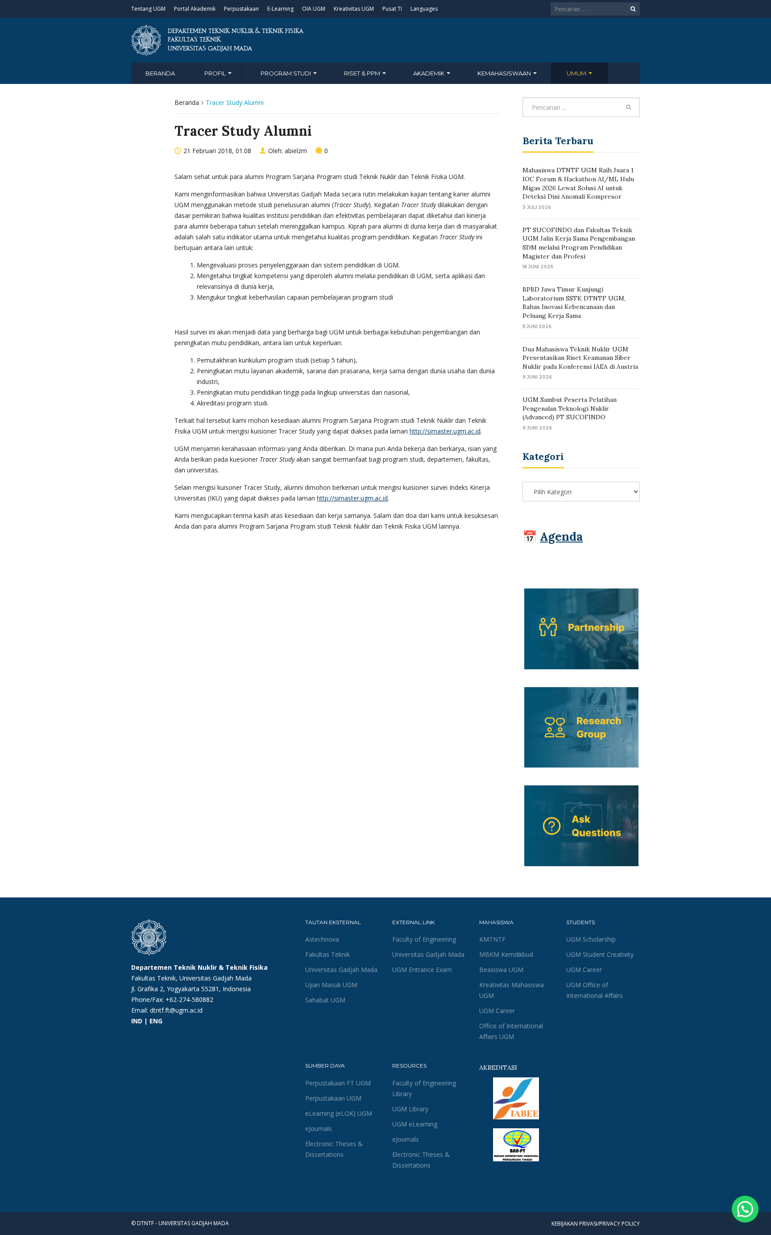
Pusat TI (392, 9)
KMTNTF (492, 939)
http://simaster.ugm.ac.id (445, 431)
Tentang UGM (148, 9)
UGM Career (497, 1010)
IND (136, 1021)
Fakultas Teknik (327, 954)
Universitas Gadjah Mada (341, 969)
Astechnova (322, 939)
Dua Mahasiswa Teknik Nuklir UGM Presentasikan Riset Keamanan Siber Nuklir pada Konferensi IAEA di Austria (580, 358)
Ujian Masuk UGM (331, 984)
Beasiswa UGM (501, 969)
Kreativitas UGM (354, 9)
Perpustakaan (241, 9)
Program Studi (286, 73)
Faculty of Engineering (424, 939)
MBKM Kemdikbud (506, 954)
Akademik (429, 73)
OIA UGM (313, 9)
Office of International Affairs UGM (511, 1031)
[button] (745, 1209)
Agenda (561, 536)
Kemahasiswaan (504, 73)
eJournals (318, 1128)
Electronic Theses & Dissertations (334, 1149)
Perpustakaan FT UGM (338, 1083)
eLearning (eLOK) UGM (338, 1113)
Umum (577, 73)
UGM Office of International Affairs (594, 990)
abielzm (296, 150)
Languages (424, 9)
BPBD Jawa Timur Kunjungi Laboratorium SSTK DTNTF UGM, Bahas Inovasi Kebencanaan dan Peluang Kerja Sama (574, 302)
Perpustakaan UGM (333, 1098)
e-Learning (280, 9)
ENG (155, 1021)
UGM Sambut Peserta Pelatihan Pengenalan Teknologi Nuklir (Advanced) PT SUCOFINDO (569, 408)
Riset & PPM (362, 73)
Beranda (160, 73)
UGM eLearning (414, 1124)
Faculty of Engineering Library (424, 1088)
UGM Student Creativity (600, 954)
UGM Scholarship (591, 939)
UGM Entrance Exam (422, 969)
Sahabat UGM (325, 1000)
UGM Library (410, 1109)
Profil (215, 73)
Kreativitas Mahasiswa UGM (511, 990)
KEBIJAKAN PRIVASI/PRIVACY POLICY (595, 1223)
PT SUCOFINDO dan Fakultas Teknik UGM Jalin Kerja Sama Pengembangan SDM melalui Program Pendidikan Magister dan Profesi (578, 243)
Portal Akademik (195, 9)
